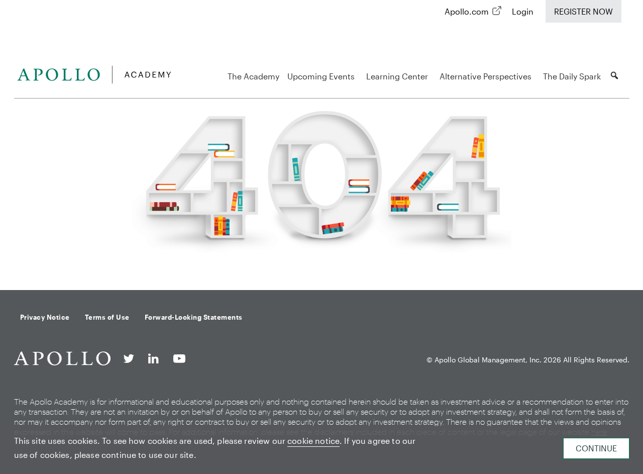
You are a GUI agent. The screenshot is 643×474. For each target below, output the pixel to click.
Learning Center (397, 76)
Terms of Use (107, 317)
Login (522, 11)
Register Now (583, 11)
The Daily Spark (572, 76)
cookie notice (313, 440)
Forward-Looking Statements (194, 317)
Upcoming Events (321, 76)
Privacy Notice (45, 317)
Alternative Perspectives (485, 76)
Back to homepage (317, 264)
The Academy (253, 76)
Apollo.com (467, 11)
